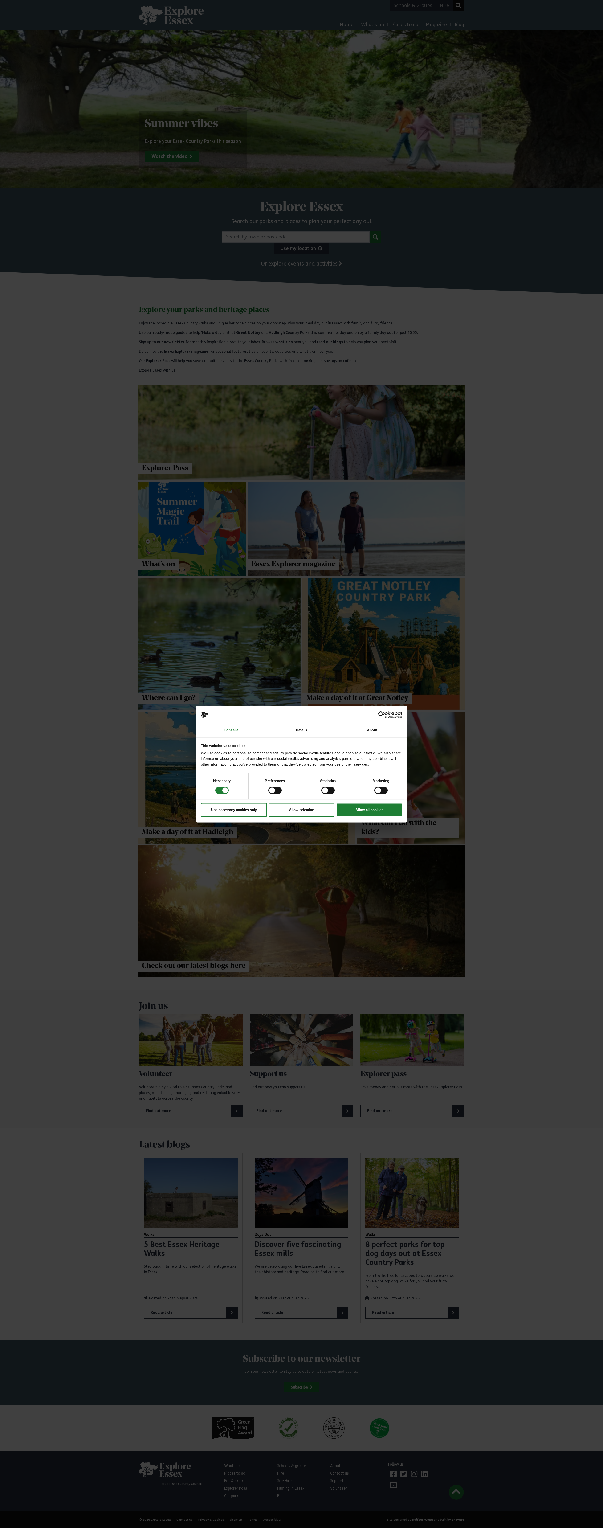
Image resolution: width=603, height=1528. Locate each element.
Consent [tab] (231, 730)
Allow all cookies (369, 810)
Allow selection (301, 810)
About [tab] (372, 730)
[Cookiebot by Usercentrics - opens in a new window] (381, 714)
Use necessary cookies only (234, 810)
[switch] (275, 790)
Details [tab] (301, 730)
